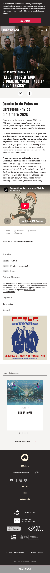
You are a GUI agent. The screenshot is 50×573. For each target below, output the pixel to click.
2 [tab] (22, 433)
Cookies (33, 561)
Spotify (19, 233)
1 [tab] (20, 433)
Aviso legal (17, 561)
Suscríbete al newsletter (21, 473)
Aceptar (25, 21)
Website (8, 230)
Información (25, 499)
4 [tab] (27, 433)
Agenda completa (22, 441)
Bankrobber (8, 304)
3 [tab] (25, 433)
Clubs (25, 493)
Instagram (20, 230)
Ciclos (25, 486)
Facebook (33, 230)
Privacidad (26, 561)
